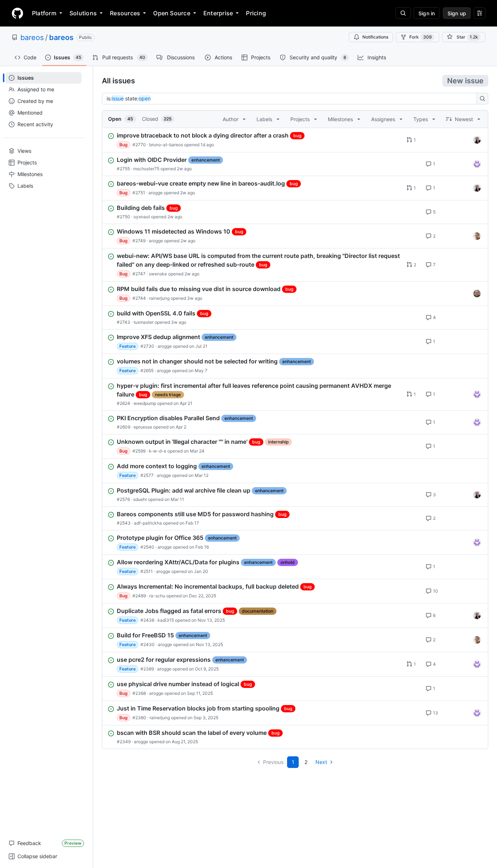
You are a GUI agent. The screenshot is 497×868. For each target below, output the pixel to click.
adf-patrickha (148, 523)
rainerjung (159, 298)
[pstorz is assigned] (477, 293)
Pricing (256, 13)
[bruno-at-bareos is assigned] (477, 140)
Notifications (375, 37)
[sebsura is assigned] (477, 164)
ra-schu (157, 595)
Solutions (83, 13)
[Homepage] (17, 13)
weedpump (145, 403)
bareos (32, 37)
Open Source (171, 13)
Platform (44, 13)
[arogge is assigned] (477, 236)
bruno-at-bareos (166, 144)
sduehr (140, 499)
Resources (125, 13)
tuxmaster (144, 322)
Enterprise (218, 13)
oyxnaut (142, 216)
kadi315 (166, 620)
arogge (155, 192)
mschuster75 (146, 168)
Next (321, 762)
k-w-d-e (157, 451)
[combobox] (291, 98)
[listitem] (295, 140)
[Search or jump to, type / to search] (403, 13)
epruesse (143, 427)
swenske (158, 273)
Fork (420, 37)
